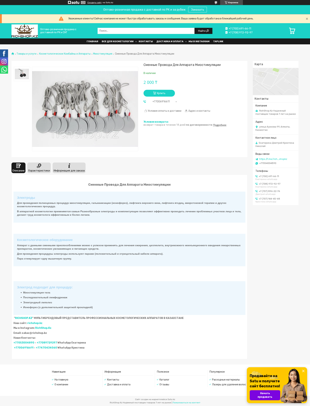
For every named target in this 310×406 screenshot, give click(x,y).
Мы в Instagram (199, 41)
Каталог (164, 379)
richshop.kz (35, 323)
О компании (61, 384)
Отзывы (164, 384)
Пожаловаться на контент (186, 402)
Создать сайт (94, 2)
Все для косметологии (117, 41)
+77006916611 (23, 347)
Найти (202, 30)
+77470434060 (46, 347)
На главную (61, 379)
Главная (92, 41)
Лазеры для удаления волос (229, 384)
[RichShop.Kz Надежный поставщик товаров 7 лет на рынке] (24, 30)
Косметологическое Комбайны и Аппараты (65, 53)
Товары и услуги (26, 53)
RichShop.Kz (43, 328)
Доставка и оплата (169, 41)
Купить (161, 93)
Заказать (197, 9)
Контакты (146, 41)
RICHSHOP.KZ (23, 318)
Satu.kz (171, 399)
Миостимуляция (102, 53)
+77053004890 (23, 342)
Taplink (218, 41)
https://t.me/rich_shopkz (273, 159)
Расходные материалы (226, 379)
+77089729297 (47, 342)
